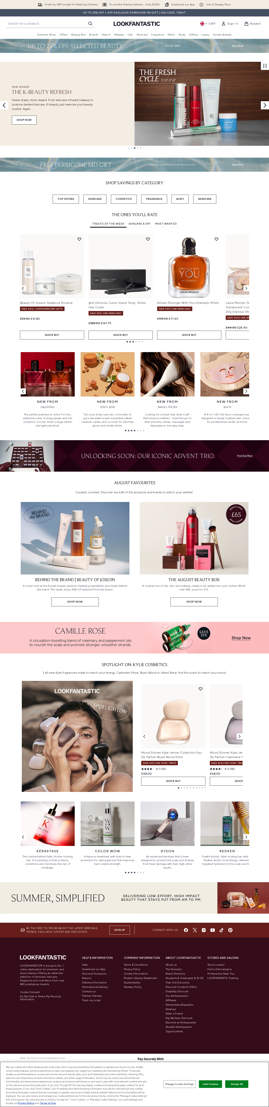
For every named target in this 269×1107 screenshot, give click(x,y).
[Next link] (246, 391)
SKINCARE (205, 199)
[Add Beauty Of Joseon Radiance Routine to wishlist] (79, 239)
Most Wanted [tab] (166, 223)
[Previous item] (23, 288)
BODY (180, 199)
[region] (134, 1084)
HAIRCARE (95, 199)
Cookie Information (136, 973)
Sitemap (171, 1009)
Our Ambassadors (177, 995)
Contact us (89, 991)
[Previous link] (23, 391)
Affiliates (171, 1000)
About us (171, 964)
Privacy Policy (132, 969)
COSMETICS (124, 199)
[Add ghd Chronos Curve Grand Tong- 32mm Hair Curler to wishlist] (147, 239)
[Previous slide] (4, 105)
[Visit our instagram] (203, 930)
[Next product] (240, 736)
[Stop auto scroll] (265, 66)
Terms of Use (48, 1103)
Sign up (119, 930)
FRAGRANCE (154, 199)
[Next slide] (265, 105)
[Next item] (246, 288)
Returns (86, 978)
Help (85, 964)
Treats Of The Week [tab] (108, 223)
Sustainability (132, 982)
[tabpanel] (134, 288)
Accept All (237, 1084)
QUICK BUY (52, 335)
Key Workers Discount (179, 1018)
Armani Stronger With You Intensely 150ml (188, 303)
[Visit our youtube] (212, 930)
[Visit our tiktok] (221, 930)
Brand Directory (175, 973)
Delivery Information (94, 982)
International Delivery (95, 987)
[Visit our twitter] (194, 930)
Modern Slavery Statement (140, 978)
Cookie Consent (30, 992)
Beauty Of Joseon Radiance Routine (46, 303)
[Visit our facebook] (186, 930)
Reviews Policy (133, 987)
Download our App (94, 969)
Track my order (91, 1000)
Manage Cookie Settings (179, 1084)
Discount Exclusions (94, 973)
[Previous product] (144, 736)
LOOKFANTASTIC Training (222, 978)
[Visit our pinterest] (230, 930)
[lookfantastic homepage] (137, 23)
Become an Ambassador (181, 1022)
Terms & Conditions (136, 964)
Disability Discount (177, 991)
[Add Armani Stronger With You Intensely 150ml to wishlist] (216, 239)
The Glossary (174, 969)
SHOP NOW (24, 120)
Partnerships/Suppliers (179, 1004)
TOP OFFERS (65, 199)
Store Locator (216, 964)
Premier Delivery (92, 995)
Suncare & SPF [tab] (140, 223)
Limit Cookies (210, 1084)
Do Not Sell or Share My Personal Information (40, 998)
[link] (230, 23)
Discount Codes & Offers (181, 987)
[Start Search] (90, 23)
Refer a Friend (174, 1013)
